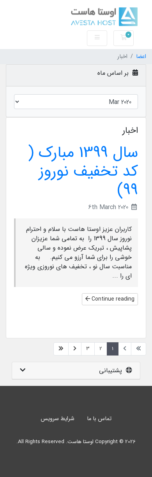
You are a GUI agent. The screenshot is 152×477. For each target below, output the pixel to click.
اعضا (141, 57)
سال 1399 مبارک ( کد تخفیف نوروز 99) (83, 171)
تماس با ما (99, 418)
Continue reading (112, 299)
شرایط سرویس (57, 418)
